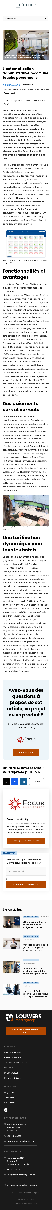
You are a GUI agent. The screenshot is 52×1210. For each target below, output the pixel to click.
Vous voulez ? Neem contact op (24, 1030)
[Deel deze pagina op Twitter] (6, 781)
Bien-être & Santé (12, 1078)
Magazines (9, 1092)
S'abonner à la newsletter (26, 884)
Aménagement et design (16, 1063)
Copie (37, 781)
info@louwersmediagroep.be (21, 1174)
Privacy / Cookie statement (26, 1203)
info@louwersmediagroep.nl (20, 1141)
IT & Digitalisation (12, 85)
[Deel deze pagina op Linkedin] (23, 781)
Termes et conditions (26, 1199)
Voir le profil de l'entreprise (26, 841)
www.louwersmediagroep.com (22, 1185)
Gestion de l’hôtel (12, 1058)
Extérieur (8, 1068)
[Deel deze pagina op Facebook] (14, 781)
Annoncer (9, 1098)
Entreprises (9, 1103)
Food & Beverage (12, 1052)
